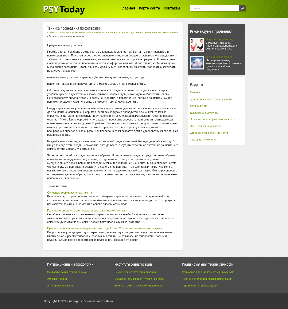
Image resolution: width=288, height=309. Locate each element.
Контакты (172, 8)
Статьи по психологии (203, 139)
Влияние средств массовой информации (138, 285)
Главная (127, 8)
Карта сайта (149, 8)
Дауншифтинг (198, 105)
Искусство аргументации (221, 39)
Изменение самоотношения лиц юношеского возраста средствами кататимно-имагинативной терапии (125, 32)
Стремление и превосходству (200, 285)
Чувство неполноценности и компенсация (207, 278)
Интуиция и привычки (219, 57)
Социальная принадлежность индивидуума (208, 272)
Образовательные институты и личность (139, 278)
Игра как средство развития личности (212, 119)
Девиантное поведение (204, 112)
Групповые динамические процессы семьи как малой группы (86, 210)
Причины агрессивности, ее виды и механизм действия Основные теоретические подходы (105, 228)
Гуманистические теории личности (211, 99)
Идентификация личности (205, 126)
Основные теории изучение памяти (69, 192)
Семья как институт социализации (135, 272)
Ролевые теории (57, 278)
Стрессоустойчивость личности (209, 132)
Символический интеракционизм (66, 272)
